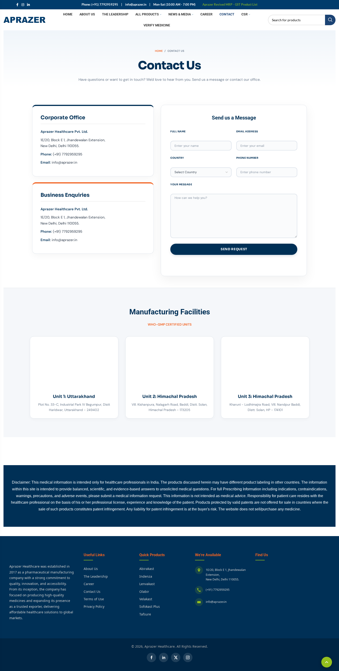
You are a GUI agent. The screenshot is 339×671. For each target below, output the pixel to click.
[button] (326, 662)
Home (159, 51)
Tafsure (145, 614)
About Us (91, 568)
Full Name (178, 131)
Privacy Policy (94, 606)
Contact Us (92, 591)
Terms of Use (94, 599)
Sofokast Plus (149, 606)
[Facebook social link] (17, 5)
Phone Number (247, 157)
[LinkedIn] (163, 657)
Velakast (145, 599)
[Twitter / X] (175, 657)
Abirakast (146, 568)
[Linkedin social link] (28, 5)
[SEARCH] (330, 20)
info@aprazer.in (216, 602)
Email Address (247, 131)
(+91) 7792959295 (217, 590)
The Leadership (96, 576)
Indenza (145, 576)
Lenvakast (147, 584)
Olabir (144, 591)
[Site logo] (24, 19)
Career (89, 584)
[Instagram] (187, 657)
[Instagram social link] (23, 5)
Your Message (181, 184)
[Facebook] (151, 657)
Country (177, 157)
